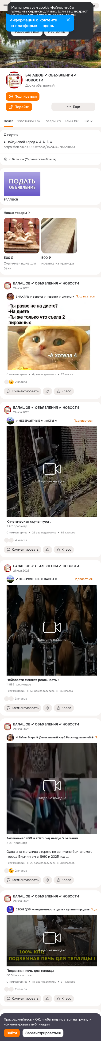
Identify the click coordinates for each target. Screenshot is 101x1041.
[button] (22, 96)
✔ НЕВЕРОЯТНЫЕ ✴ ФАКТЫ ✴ (36, 421)
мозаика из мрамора (57, 263)
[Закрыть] (68, 20)
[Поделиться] (47, 391)
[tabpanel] (50, 641)
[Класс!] (6, 382)
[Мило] (6, 870)
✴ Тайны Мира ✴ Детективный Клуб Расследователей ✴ (55, 737)
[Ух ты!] (11, 382)
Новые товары (15, 213)
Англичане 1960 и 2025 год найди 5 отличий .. (44, 838)
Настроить (56, 31)
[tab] (8, 121)
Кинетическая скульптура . (29, 521)
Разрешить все (27, 31)
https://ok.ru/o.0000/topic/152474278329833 (39, 147)
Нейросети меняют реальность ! (33, 680)
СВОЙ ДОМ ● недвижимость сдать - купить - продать (52, 909)
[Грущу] (11, 540)
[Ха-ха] (11, 698)
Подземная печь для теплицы (30, 971)
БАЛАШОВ (11, 199)
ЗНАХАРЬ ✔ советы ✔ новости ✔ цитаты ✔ (45, 297)
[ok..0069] (7, 285)
